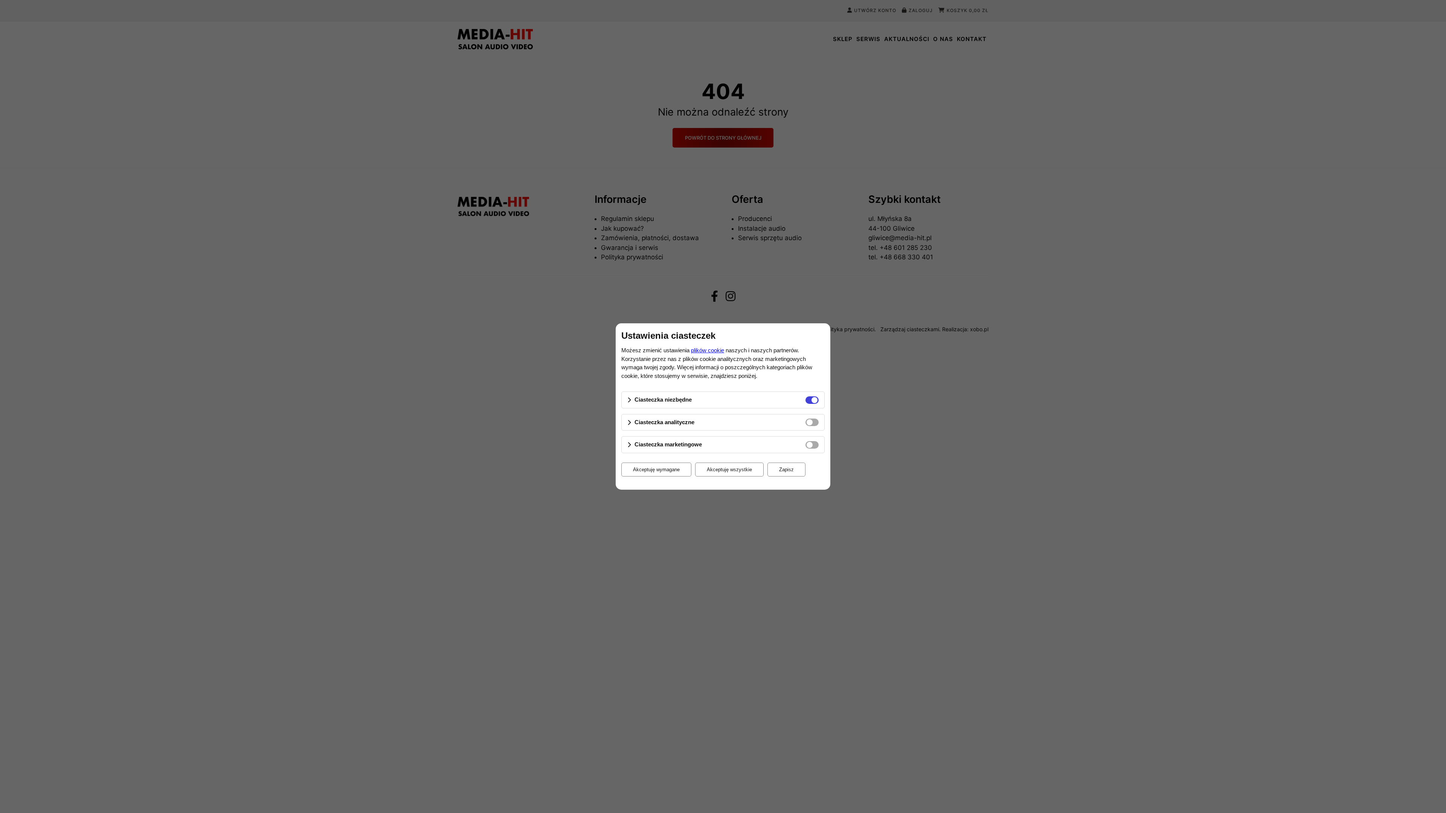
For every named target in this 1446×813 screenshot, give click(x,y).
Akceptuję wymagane (656, 469)
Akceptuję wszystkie (729, 469)
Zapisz (786, 469)
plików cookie (707, 350)
